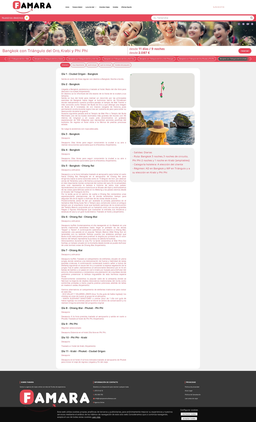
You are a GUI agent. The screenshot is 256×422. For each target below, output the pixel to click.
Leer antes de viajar (191, 398)
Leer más (96, 417)
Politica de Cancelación (192, 395)
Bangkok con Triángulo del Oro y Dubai (48, 59)
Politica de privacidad (192, 387)
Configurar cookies (189, 410)
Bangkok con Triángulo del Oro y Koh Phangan (157, 59)
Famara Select (77, 7)
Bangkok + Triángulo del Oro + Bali (16, 59)
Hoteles (115, 7)
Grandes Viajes (104, 7)
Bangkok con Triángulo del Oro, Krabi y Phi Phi (236, 59)
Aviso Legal (188, 391)
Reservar (245, 51)
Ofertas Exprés (126, 7)
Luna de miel (90, 7)
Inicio (67, 7)
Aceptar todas (189, 418)
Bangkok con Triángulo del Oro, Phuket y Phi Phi (196, 59)
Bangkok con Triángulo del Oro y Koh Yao (83, 59)
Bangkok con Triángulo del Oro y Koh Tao (119, 59)
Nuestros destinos (12, 18)
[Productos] (26, 17)
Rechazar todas (189, 414)
